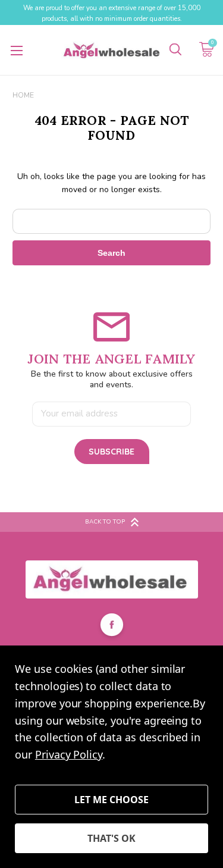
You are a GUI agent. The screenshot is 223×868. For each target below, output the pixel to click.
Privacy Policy (68, 754)
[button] (112, 579)
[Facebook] (111, 626)
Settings (111, 799)
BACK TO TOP (105, 522)
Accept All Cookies (111, 838)
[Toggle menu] (16, 50)
